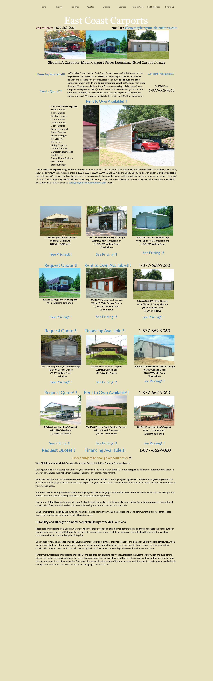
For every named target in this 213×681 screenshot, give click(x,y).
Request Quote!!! (60, 392)
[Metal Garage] (106, 221)
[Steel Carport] (60, 410)
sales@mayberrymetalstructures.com (151, 27)
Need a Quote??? (51, 91)
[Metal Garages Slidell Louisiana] (148, 44)
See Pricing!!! (61, 254)
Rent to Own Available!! (106, 392)
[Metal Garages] (152, 221)
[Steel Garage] (106, 283)
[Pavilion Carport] (106, 410)
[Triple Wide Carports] (154, 411)
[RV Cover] (59, 283)
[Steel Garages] (153, 284)
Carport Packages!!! (161, 73)
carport (89, 179)
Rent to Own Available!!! (106, 101)
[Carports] (60, 221)
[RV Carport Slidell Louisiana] (106, 44)
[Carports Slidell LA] (65, 44)
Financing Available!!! (105, 330)
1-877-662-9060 (154, 265)
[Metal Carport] (106, 350)
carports (118, 76)
